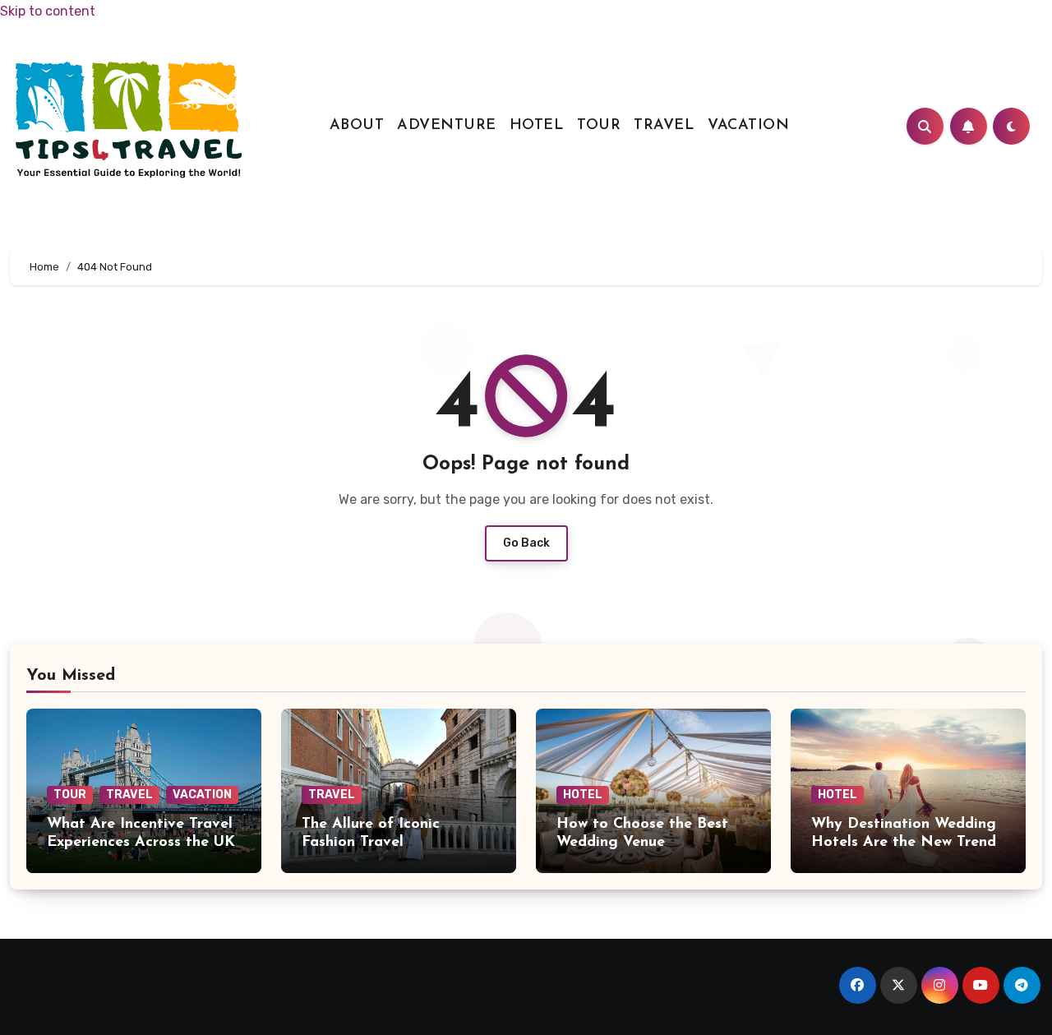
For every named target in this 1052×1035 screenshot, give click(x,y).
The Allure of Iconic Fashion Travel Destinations (371, 842)
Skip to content (47, 11)
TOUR (599, 125)
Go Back (526, 543)
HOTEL (537, 125)
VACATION (748, 125)
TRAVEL (664, 125)
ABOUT (357, 125)
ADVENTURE (446, 125)
